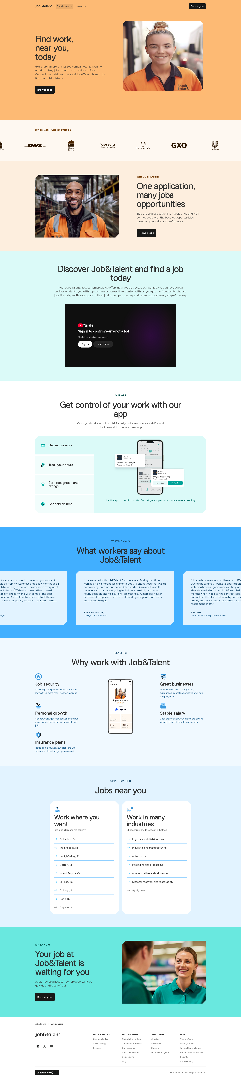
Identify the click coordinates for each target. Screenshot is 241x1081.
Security (184, 1057)
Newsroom (156, 1043)
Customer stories (130, 1052)
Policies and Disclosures (191, 1052)
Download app (100, 1043)
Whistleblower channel (191, 1048)
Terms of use (186, 1039)
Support (97, 1048)
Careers (155, 1048)
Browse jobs (197, 6)
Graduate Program (160, 1052)
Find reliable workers (131, 1039)
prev (8, 598)
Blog (124, 1061)
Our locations (128, 1048)
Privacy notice (187, 1043)
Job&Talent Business (132, 1043)
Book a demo (128, 1057)
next (232, 598)
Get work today (100, 1039)
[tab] (64, 445)
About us (155, 1039)
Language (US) (45, 1072)
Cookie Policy (186, 1061)
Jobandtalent (43, 6)
